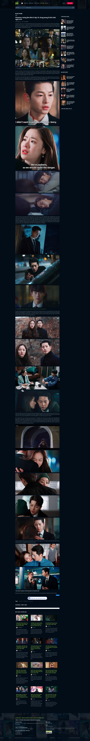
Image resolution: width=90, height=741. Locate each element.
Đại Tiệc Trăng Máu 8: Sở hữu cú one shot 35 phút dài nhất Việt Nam (71, 96)
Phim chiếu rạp (36, 3)
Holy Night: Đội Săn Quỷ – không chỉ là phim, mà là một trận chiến (21, 647)
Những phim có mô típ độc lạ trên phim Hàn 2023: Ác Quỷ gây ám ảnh (22, 696)
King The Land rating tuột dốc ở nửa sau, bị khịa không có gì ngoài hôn (21, 672)
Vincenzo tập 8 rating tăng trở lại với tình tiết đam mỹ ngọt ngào (71, 28)
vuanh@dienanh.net (18, 733)
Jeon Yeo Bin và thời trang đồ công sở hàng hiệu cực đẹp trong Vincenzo (70, 47)
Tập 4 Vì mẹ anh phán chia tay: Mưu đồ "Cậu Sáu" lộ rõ (71, 77)
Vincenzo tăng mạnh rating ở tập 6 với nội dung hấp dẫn (70, 60)
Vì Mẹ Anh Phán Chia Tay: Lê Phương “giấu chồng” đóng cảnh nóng (22, 624)
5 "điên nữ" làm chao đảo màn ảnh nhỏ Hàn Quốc (71, 41)
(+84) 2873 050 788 (18, 734)
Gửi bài (58, 595)
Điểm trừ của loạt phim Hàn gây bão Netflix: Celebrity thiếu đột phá (36, 696)
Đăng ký (64, 3)
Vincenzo (21, 601)
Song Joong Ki (25, 601)
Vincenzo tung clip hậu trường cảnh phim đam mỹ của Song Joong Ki (70, 22)
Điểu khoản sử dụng (27, 718)
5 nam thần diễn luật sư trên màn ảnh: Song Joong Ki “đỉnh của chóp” (70, 66)
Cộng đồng (26, 3)
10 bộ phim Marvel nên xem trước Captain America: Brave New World (36, 647)
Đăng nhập (70, 3)
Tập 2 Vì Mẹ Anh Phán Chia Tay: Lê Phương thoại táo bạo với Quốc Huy (71, 103)
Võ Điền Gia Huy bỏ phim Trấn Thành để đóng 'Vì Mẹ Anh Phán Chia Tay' (36, 624)
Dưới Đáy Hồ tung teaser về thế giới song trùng (51, 623)
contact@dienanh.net (49, 726)
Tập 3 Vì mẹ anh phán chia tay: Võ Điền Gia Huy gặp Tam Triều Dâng (71, 84)
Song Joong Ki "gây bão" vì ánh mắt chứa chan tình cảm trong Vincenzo (71, 53)
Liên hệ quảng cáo (39, 718)
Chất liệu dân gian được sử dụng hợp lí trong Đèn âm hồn (51, 647)
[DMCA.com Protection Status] (49, 731)
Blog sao (46, 3)
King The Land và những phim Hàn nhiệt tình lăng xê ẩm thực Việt (36, 671)
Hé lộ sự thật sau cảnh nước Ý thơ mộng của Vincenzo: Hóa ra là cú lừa (70, 34)
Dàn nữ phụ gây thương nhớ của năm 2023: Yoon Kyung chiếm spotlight (51, 671)
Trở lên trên (68, 739)
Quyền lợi (18, 718)
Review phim (31, 3)
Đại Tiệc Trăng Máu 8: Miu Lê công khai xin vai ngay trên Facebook (71, 90)
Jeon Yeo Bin (31, 601)
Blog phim (42, 3)
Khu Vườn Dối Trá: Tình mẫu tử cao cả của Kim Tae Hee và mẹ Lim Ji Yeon (51, 696)
